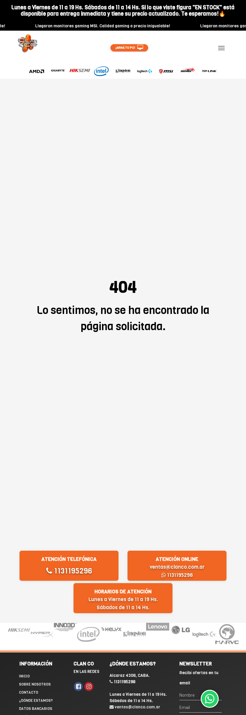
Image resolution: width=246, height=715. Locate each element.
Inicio (24, 676)
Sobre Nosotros (35, 684)
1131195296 (72, 571)
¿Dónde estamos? (36, 700)
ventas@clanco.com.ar (177, 567)
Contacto (28, 692)
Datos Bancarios (35, 708)
